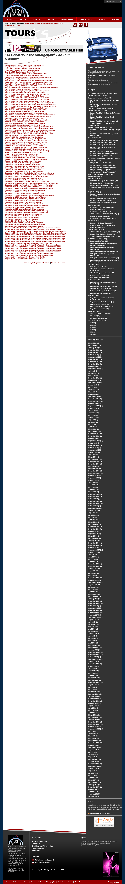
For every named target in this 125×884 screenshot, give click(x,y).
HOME (9, 19)
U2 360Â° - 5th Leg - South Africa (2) (102, 145)
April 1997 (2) (93, 562)
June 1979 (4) (93, 754)
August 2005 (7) (93, 480)
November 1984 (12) (95, 654)
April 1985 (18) (93, 643)
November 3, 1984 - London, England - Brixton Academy (24, 207)
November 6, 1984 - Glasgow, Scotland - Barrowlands (23, 202)
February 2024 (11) (94, 345)
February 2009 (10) (95, 459)
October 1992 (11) (94, 580)
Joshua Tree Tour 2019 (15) (97, 96)
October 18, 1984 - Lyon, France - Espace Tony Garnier (24, 226)
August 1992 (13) (94, 585)
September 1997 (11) (95, 550)
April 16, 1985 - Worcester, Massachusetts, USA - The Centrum (27, 101)
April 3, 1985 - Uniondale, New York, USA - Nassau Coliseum (26, 113)
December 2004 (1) (95, 494)
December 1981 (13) (95, 699)
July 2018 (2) (92, 371)
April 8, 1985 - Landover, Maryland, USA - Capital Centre (24, 111)
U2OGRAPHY (67, 19)
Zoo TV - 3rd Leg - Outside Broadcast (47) (104, 214)
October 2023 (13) (94, 355)
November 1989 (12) (95, 603)
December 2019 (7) (95, 359)
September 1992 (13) (95, 582)
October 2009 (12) (94, 448)
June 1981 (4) (93, 708)
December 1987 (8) (95, 610)
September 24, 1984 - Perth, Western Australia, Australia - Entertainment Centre (33, 228)
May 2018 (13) (93, 376)
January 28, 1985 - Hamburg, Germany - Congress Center (25, 166)
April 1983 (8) (93, 675)
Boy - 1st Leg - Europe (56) (99, 309)
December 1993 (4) (95, 564)
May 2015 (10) (93, 415)
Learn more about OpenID (104, 825)
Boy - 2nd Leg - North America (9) (101, 306)
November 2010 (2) (95, 436)
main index (110, 83)
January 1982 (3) (94, 696)
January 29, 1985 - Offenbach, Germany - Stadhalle (22, 164)
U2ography (50, 882)
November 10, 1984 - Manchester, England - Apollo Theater (25, 197)
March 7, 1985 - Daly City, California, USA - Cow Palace (24, 137)
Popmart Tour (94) (94, 192)
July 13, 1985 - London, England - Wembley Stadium (23, 67)
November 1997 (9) (95, 545)
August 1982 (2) (93, 685)
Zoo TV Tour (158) (94, 205)
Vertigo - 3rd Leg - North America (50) (103, 167)
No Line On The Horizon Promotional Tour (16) (104, 158)
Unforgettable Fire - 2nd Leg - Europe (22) (104, 258)
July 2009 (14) (93, 455)
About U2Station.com (39, 841)
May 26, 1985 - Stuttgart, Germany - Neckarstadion (22, 79)
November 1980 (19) (95, 724)
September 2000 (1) (95, 534)
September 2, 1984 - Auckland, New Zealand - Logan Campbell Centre (29, 253)
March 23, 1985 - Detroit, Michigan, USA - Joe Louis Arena (25, 125)
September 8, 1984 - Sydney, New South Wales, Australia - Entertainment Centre (33, 247)
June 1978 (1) (93, 773)
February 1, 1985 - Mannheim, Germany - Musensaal (23, 161)
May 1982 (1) (92, 689)
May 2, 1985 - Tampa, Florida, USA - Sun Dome (21, 86)
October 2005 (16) (94, 475)
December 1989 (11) (95, 601)
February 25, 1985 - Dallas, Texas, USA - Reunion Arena (24, 149)
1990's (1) (93, 330)
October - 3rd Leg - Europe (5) (100, 288)
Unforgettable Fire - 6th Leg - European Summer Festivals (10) (103, 244)
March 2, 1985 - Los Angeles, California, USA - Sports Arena (26, 142)
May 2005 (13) (93, 487)
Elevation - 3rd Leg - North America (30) (104, 181)
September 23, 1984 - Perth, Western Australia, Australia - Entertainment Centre (33, 229)
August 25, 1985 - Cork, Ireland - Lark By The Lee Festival (25, 65)
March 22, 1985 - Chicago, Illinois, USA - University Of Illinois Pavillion (29, 127)
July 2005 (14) (93, 482)
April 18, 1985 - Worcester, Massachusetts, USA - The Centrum (27, 99)
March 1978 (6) (93, 780)
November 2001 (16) (95, 503)
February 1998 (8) (94, 538)
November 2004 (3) (95, 496)
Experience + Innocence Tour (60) (100, 98)
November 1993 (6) (95, 566)
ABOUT (115, 19)
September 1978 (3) (95, 766)
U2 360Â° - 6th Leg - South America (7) (103, 142)
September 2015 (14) (95, 406)
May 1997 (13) (93, 559)
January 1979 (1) (94, 761)
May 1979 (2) (92, 757)
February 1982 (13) (95, 694)
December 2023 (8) (95, 350)
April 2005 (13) (93, 489)
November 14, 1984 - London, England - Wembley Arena (24, 194)
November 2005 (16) (95, 473)
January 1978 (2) (94, 785)
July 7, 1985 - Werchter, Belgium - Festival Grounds (23, 68)
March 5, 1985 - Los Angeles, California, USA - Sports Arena (26, 139)
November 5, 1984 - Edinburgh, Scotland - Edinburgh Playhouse (27, 204)
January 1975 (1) (94, 796)
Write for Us (36, 851)
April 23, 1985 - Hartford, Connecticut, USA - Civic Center (25, 92)
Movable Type (45, 870)
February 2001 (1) (94, 524)
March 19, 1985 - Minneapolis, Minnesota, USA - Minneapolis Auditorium (30, 130)
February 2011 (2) (94, 431)
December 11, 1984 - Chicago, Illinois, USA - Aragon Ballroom (26, 176)
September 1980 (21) (95, 729)
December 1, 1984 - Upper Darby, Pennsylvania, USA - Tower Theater (29, 188)
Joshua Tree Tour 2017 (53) (97, 111)
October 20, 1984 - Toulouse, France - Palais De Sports (24, 223)
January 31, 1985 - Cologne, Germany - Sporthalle (22, 163)
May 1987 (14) (93, 627)
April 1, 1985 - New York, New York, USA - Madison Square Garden (28, 116)
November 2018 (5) (95, 364)
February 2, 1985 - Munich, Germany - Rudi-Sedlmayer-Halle (26, 159)
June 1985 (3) (93, 638)
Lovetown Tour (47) (95, 221)
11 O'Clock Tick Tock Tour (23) (100, 313)
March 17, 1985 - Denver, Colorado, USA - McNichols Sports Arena (28, 132)
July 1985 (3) (92, 636)
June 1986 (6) (93, 631)
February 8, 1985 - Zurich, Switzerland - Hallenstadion (23, 152)
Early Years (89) (93, 311)
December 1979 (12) (95, 743)
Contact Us (36, 844)
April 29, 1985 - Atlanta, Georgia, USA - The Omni (22, 89)
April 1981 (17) (93, 713)
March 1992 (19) (94, 594)
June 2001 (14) (93, 515)
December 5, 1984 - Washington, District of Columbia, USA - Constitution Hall (31, 183)
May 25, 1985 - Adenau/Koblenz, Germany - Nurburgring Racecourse (29, 80)
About (77, 882)
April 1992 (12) (93, 592)
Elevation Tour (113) (95, 178)
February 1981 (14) (95, 717)
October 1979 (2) (94, 745)
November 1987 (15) (95, 613)
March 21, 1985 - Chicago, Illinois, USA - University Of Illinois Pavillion (29, 128)
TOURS (36, 19)
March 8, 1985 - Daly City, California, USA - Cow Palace (24, 135)
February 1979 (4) (94, 759)
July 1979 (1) (92, 752)
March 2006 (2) (93, 466)
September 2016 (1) (95, 396)
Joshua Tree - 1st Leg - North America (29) (105, 236)
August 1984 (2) (93, 661)
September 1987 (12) (95, 617)
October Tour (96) (94, 280)
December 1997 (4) (95, 543)
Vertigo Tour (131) (94, 160)
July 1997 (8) (92, 555)
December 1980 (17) (95, 722)
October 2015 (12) (94, 403)
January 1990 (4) (94, 599)
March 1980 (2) (93, 738)
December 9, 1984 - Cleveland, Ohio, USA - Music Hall (23, 178)
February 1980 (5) (94, 740)
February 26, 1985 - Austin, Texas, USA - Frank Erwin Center (26, 147)
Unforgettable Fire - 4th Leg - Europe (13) (104, 251)
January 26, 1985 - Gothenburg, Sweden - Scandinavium (24, 168)
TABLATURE (86, 19)
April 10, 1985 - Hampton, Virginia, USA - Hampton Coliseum (26, 108)
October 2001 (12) (94, 506)
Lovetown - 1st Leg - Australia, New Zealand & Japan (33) (102, 226)
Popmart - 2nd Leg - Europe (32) (101, 200)
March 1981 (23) (94, 715)
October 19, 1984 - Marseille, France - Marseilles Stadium (25, 224)
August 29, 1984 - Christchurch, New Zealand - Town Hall (24, 259)
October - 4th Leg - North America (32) (103, 286)
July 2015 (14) (93, 410)
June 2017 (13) (93, 389)
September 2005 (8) (95, 478)
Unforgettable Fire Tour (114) (98, 241)
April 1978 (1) (93, 778)
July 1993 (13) (93, 571)
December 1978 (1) (95, 764)
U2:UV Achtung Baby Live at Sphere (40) (102, 93)
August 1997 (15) (94, 552)
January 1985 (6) (94, 650)
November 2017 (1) (95, 378)
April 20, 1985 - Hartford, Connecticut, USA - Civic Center (25, 96)
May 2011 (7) (92, 424)
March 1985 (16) (94, 645)
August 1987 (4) (93, 620)
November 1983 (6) (95, 664)
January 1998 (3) (94, 541)
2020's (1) (93, 323)
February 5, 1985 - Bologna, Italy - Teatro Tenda (21, 156)
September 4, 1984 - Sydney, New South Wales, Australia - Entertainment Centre (33, 252)
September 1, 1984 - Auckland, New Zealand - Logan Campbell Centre (29, 255)
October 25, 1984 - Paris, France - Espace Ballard (22, 217)
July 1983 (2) (92, 668)
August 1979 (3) (93, 750)
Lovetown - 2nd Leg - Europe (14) (101, 223)
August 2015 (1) (93, 408)
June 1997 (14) (93, 557)
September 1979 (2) (95, 747)
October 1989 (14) (94, 606)
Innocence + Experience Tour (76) (100, 127)
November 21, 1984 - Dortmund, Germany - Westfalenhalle (25, 190)
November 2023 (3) (95, 352)
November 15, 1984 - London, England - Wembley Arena (24, 192)
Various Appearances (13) (97, 320)
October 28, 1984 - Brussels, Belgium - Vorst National (23, 214)
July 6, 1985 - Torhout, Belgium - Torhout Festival (22, 70)
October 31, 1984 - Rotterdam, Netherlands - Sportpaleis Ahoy (26, 211)
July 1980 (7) (92, 731)
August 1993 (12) (94, 568)
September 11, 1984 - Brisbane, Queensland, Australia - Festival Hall (28, 243)
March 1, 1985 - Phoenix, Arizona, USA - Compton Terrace (25, 144)
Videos (41, 882)
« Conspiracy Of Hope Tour (32, 263)
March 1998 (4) (93, 536)
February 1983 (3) (94, 680)
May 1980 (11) (93, 736)
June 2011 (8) (93, 422)
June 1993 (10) (93, 573)
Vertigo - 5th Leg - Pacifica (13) (100, 163)
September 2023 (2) (95, 357)
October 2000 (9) (94, 531)
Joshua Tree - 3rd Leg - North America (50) (105, 232)
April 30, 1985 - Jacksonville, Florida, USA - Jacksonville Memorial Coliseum (31, 87)
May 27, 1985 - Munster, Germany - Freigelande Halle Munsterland (28, 77)
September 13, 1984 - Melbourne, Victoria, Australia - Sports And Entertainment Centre (35, 241)
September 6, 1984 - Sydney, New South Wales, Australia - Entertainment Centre (33, 248)
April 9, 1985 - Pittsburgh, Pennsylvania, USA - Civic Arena (25, 110)
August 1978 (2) (93, 768)
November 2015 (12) (95, 401)
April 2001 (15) (93, 520)
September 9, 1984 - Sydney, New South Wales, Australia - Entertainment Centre (33, 245)
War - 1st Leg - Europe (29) (99, 275)
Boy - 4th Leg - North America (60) (102, 302)
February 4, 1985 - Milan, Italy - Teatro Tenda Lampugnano (25, 158)
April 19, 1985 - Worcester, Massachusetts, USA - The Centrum (27, 98)
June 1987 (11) (93, 624)
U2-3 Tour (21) (95, 316)
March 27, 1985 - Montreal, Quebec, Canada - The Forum (24, 122)
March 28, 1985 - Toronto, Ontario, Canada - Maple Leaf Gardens (27, 120)
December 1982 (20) (95, 682)
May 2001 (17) (93, 517)
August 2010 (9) (93, 443)
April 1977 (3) (93, 792)
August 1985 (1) (93, 634)
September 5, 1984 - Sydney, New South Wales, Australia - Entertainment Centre (33, 250)
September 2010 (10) (95, 441)
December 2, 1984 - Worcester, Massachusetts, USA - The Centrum (28, 187)
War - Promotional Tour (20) (99, 277)
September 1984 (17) (95, 659)
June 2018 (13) (93, 373)
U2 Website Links (38, 848)
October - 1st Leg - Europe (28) (100, 293)
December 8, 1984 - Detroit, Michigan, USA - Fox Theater (24, 180)
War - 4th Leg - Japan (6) (98, 266)
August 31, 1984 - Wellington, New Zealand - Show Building (25, 257)
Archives (54, 263)
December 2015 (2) (95, 399)
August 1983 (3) (93, 666)
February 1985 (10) (95, 648)
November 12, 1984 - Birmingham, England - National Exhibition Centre (29, 195)
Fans (70, 882)
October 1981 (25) (94, 703)
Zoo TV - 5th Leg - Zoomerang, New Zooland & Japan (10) (102, 208)
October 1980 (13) (94, 727)
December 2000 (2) (95, 527)
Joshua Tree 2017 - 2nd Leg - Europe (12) (104, 121)
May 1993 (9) (92, 575)
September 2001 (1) (95, 508)
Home (19, 882)
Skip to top (114, 883)
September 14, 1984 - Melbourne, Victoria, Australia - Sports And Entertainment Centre (35, 240)
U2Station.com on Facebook (44, 860)
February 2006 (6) (94, 469)
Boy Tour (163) (93, 295)
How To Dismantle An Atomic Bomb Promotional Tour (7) (100, 175)
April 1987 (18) (93, 629)
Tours (33, 882)
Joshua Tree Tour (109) (96, 229)
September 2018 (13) (95, 369)
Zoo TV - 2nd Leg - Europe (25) (100, 216)
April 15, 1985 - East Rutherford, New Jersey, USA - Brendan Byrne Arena (30, 103)
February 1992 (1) (94, 596)
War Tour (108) (93, 264)
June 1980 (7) (93, 734)
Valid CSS (60, 870)
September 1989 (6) (95, 608)
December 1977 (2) (95, 787)
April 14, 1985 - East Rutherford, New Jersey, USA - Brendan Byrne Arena (30, 104)
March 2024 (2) (93, 343)
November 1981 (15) (95, 701)
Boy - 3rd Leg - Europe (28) (99, 304)
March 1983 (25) (94, 678)
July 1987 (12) (93, 622)
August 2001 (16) (94, 510)
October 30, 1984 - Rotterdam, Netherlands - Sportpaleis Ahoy (26, 212)
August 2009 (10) (94, 452)
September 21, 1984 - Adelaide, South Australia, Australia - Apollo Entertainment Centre (35, 231)
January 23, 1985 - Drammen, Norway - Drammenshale (24, 171)
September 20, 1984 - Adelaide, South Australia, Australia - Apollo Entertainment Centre (35, 233)
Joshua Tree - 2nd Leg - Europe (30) (102, 234)
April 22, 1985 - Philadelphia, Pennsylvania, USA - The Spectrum (27, 94)
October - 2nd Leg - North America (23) (103, 291)
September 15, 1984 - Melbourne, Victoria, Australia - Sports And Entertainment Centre (35, 238)
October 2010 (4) (94, 438)
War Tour (91, 80)
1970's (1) (93, 334)
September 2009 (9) (95, 450)
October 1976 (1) (94, 794)
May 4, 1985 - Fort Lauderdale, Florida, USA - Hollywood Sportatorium (29, 82)
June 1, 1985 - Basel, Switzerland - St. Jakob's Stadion (23, 75)
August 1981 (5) (93, 706)
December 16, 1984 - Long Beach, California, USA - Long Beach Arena (29, 173)
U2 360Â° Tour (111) (95, 138)
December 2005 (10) (95, 471)
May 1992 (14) (93, 589)
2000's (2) (93, 327)
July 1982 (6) (92, 687)
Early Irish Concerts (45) (98, 318)
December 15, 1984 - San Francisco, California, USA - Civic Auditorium (29, 175)
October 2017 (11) (94, 380)
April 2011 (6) (93, 427)
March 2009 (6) (93, 457)
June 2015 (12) (93, 413)
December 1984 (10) (95, 652)
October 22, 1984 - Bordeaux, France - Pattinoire (22, 221)
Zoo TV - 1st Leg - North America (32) (103, 218)
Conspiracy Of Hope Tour (97, 75)
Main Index (46, 263)
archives (95, 85)
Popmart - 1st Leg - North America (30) (103, 203)
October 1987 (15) (94, 615)
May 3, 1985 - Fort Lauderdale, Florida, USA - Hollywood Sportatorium (29, 84)
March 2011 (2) (93, 429)
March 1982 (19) (94, 692)
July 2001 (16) (93, 513)
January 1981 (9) (94, 720)
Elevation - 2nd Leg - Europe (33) (101, 183)
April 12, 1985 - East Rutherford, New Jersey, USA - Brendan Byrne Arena (30, 106)
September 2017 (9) (95, 383)
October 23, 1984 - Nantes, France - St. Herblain (21, 219)
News (26, 882)
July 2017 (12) (93, 387)
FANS (102, 19)
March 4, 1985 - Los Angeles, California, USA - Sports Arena (26, 140)
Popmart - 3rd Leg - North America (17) (103, 198)
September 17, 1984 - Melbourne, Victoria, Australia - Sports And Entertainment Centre (35, 236)
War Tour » (62, 263)
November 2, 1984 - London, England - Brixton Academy (24, 209)
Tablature (62, 882)
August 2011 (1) (93, 417)
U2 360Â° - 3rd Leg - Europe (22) (101, 151)
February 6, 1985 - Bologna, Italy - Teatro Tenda (21, 154)
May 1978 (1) (92, 775)
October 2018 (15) (94, 366)
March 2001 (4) (93, 522)
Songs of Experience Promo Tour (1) (100, 108)
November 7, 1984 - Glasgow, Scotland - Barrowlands (23, 200)
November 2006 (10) (95, 464)
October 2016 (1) (94, 394)
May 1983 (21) (93, 673)
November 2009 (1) (95, 445)
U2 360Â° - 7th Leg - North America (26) (104, 140)
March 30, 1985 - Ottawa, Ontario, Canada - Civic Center (24, 118)
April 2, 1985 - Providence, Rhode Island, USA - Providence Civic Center (30, 115)
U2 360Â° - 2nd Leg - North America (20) (104, 153)
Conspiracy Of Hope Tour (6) (98, 239)
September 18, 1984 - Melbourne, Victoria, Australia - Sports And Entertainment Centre (35, 235)
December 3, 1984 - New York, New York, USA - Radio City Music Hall (29, 185)
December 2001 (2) (95, 501)
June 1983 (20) (93, 671)
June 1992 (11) (93, 587)
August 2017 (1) (93, 385)
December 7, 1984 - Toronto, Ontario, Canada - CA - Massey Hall (27, 182)
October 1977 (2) (94, 789)
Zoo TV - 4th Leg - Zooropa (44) (100, 211)
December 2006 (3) (95, 462)
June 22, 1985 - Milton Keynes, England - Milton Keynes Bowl (26, 74)
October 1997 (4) (94, 548)
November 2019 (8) (95, 362)
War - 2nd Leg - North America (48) (102, 273)
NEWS (23, 19)
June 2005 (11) (93, 485)
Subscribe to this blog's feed (99, 813)
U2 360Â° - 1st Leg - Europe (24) (101, 156)
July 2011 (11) (93, 420)
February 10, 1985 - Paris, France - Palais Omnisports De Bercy (27, 151)
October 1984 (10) (94, 657)
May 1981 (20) (93, 710)
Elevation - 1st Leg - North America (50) (104, 185)
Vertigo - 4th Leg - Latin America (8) (102, 165)
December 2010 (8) (95, 434)
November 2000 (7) (95, 529)
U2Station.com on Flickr (42, 862)
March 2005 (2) (93, 492)
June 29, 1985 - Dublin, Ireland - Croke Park (20, 72)
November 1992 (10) (95, 578)
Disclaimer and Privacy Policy (42, 846)
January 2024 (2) (94, 348)
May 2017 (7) (92, 392)
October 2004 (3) (94, 499)
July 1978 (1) (92, 771)
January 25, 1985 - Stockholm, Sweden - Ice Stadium (23, 170)
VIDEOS (50, 19)
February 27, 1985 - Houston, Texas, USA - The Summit (24, 146)
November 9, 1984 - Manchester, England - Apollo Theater (25, 199)
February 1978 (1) (94, 782)
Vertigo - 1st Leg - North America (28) (103, 172)
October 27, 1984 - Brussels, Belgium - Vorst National (23, 216)
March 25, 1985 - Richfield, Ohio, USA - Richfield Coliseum (25, 123)
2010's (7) (93, 325)
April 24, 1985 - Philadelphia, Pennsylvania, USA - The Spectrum (27, 91)
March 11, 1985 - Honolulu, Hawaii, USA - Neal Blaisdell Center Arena (29, 134)
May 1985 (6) (92, 641)
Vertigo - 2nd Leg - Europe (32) (100, 170)
